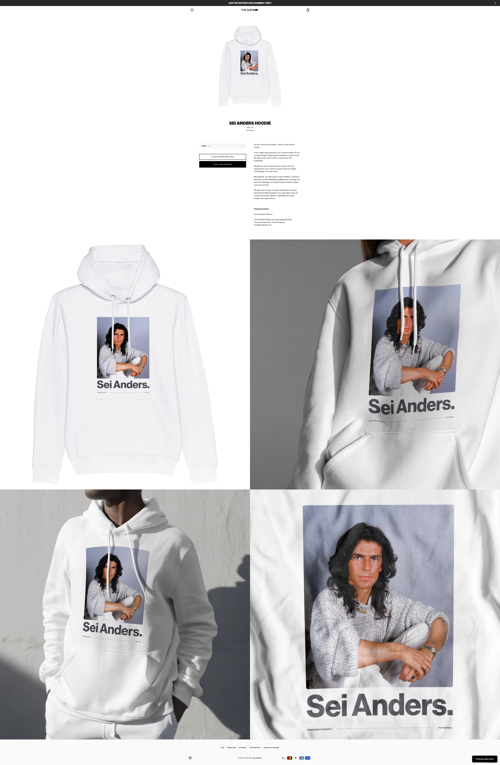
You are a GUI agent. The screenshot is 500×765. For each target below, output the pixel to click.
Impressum (231, 747)
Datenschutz (255, 747)
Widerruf (243, 747)
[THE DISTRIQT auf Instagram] (190, 758)
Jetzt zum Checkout (222, 164)
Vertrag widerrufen (485, 759)
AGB (222, 747)
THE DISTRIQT (257, 758)
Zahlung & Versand (271, 747)
